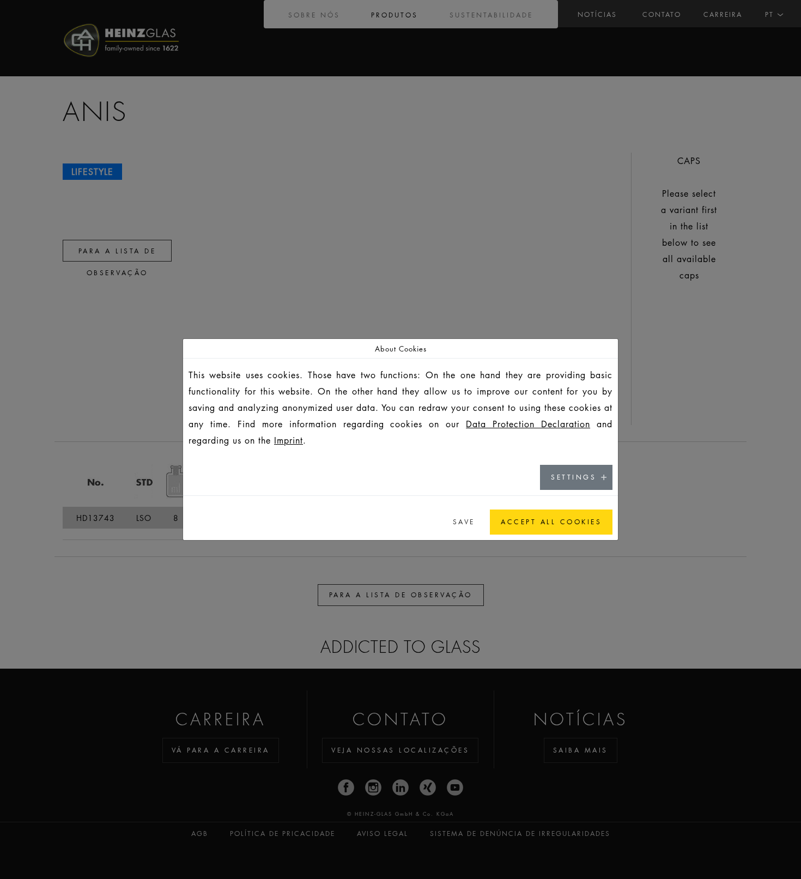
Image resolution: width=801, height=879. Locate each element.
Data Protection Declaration (528, 424)
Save (464, 521)
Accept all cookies (551, 521)
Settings (573, 477)
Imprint (288, 440)
